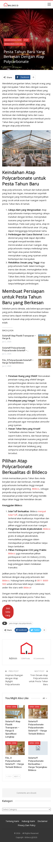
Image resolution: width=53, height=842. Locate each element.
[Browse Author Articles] (26, 648)
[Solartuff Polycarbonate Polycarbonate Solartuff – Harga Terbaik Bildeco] (44, 351)
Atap (26, 40)
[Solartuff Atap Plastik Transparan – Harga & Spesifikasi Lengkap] (44, 339)
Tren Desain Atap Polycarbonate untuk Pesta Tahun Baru (38, 680)
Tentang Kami (12, 821)
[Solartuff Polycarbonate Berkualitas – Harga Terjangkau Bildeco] (38, 748)
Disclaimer (43, 821)
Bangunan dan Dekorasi (15, 44)
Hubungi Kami (28, 821)
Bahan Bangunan (13, 40)
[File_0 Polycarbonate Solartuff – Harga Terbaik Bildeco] (44, 363)
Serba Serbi (11, 707)
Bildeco (35, 488)
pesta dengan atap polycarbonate (20, 623)
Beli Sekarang (7, 612)
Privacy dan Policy (26, 825)
